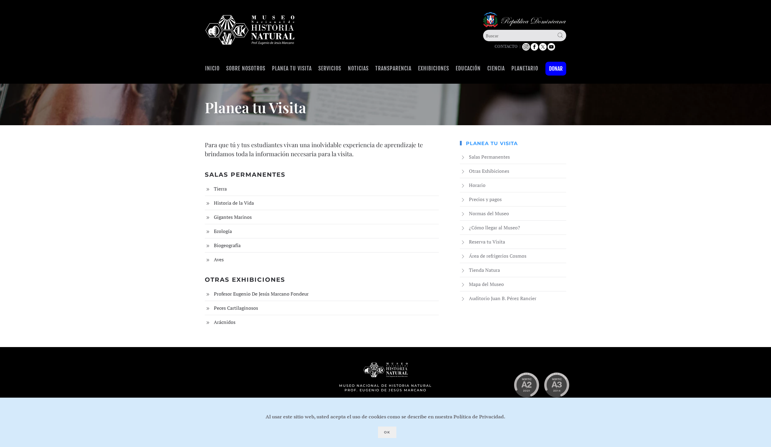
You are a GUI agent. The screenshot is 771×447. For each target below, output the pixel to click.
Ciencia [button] (496, 68)
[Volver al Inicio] (250, 29)
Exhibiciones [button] (433, 68)
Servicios (329, 68)
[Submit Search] (560, 35)
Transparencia (393, 68)
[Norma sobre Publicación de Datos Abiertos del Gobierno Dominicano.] (557, 385)
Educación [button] (468, 68)
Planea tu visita (292, 68)
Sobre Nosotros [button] (245, 68)
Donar (556, 68)
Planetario (524, 68)
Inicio (212, 68)
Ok (387, 432)
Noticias (358, 68)
